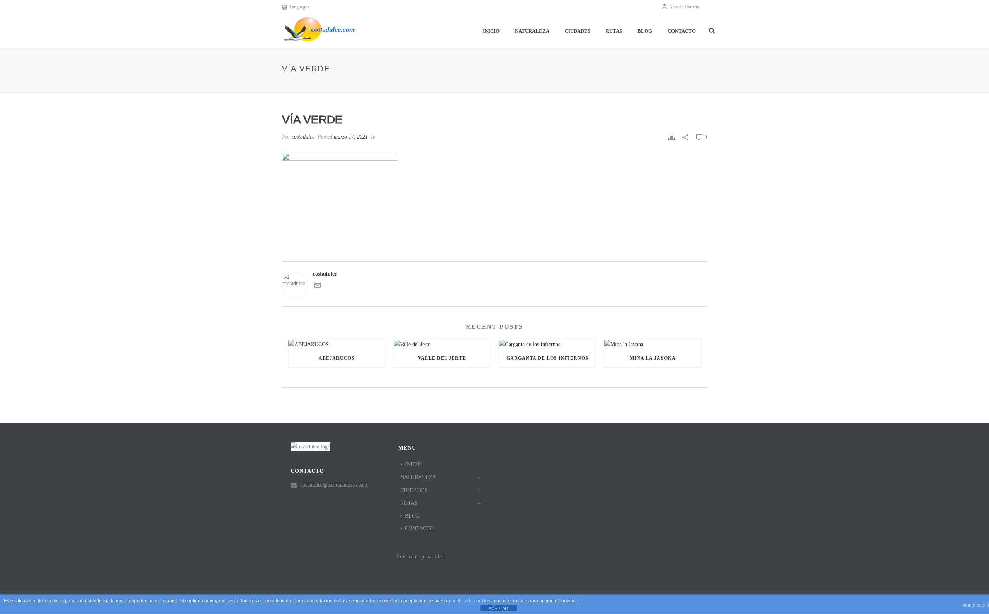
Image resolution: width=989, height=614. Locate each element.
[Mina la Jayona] (652, 343)
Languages (299, 7)
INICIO (491, 31)
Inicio (636, 85)
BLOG (644, 31)
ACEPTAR (498, 608)
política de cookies (470, 601)
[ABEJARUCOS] (336, 343)
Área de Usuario (684, 7)
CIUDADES (577, 31)
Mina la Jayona (653, 358)
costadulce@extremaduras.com (333, 485)
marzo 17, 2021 (351, 137)
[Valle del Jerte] (442, 343)
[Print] (671, 136)
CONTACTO (682, 31)
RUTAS (614, 31)
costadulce (303, 137)
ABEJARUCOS (337, 358)
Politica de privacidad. (421, 557)
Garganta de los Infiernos (547, 358)
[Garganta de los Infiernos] (547, 343)
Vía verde (660, 85)
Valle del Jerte (442, 358)
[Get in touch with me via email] (317, 286)
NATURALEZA (532, 31)
